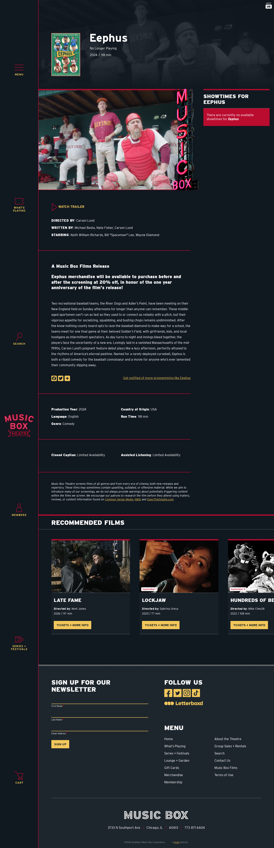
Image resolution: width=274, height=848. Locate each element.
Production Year (64, 409)
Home (168, 739)
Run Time (128, 416)
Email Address (58, 733)
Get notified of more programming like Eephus (157, 378)
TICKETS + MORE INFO (72, 625)
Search (219, 753)
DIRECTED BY (62, 220)
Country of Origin (135, 409)
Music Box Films (225, 768)
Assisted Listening (136, 455)
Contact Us (222, 760)
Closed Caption (63, 455)
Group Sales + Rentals (230, 746)
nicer (176, 842)
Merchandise (173, 775)
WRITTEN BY (62, 228)
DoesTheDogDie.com (160, 499)
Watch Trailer (71, 207)
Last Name (56, 719)
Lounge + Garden (176, 760)
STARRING (60, 235)
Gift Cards (171, 768)
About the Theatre (227, 739)
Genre (56, 424)
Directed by (62, 608)
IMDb (138, 499)
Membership (173, 782)
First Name (56, 706)
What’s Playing (175, 746)
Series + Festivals (176, 753)
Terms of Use (223, 775)
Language (59, 416)
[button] (19, 70)
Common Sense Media (119, 499)
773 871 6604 (195, 828)
